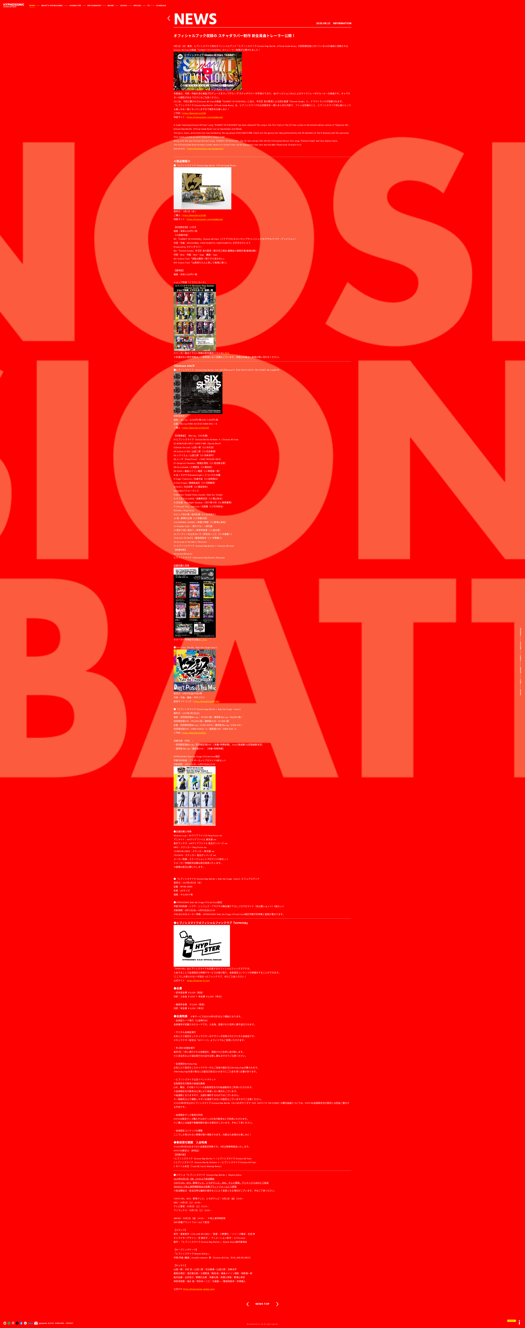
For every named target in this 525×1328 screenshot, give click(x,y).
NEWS (32, 5)
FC (149, 5)
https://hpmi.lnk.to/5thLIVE (196, 427)
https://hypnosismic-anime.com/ (199, 1289)
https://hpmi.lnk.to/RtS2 (194, 732)
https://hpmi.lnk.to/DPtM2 (207, 701)
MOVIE (111, 5)
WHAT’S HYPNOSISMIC (52, 5)
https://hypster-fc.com (198, 980)
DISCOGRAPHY (94, 5)
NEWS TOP (262, 1304)
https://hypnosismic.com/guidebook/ (205, 117)
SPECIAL (137, 5)
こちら (226, 353)
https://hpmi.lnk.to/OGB (194, 113)
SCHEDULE (161, 5)
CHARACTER (75, 5)
